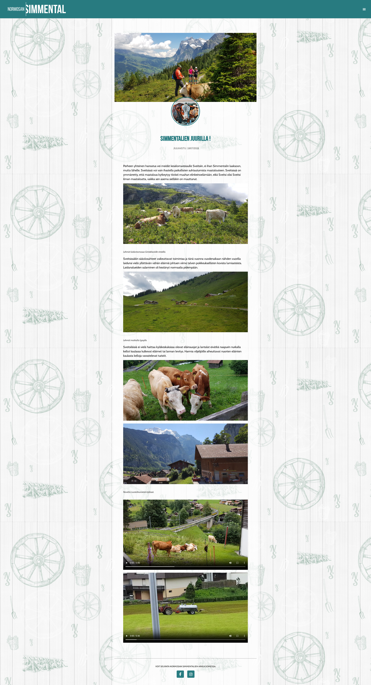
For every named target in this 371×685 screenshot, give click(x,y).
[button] (364, 9)
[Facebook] (180, 674)
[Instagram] (190, 674)
